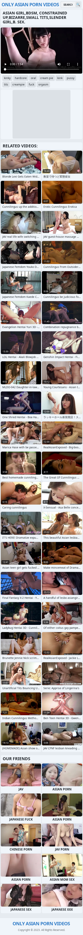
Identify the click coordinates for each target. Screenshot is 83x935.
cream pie (46, 78)
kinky (7, 78)
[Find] (78, 4)
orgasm (43, 84)
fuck (31, 84)
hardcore (21, 78)
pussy (70, 78)
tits (6, 84)
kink (60, 78)
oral (33, 78)
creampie (18, 84)
